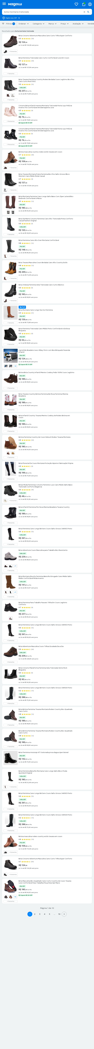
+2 (15, 366)
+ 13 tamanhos (10, 479)
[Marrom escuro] (8, 212)
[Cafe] (5, 787)
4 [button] (44, 914)
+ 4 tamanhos (10, 703)
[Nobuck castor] (13, 453)
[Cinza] (10, 366)
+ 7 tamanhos (10, 73)
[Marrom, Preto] (5, 278)
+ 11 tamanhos (10, 388)
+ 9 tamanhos (13, 51)
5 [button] (49, 914)
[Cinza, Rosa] (10, 618)
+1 (15, 566)
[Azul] (6, 366)
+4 (15, 897)
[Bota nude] (5, 501)
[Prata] (5, 190)
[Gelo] (13, 95)
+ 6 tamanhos (13, 500)
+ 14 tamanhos (10, 121)
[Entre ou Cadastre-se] (90, 4)
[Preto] (5, 51)
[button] (84, 12)
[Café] (8, 95)
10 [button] (59, 914)
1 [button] (29, 914)
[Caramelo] (10, 897)
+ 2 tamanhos (10, 234)
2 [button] (34, 914)
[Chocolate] (6, 592)
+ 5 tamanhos (10, 344)
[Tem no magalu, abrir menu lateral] (4, 4)
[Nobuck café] (5, 168)
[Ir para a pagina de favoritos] (76, 4)
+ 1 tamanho (10, 322)
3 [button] (39, 914)
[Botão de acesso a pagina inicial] (39, 4)
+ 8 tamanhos (10, 662)
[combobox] (47, 12)
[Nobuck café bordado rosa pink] (8, 453)
